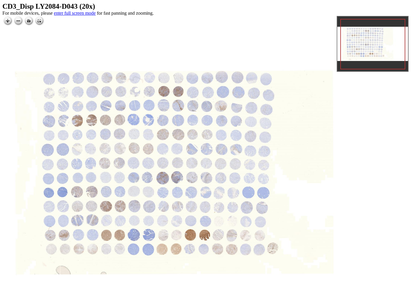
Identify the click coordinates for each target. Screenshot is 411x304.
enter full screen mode (75, 13)
